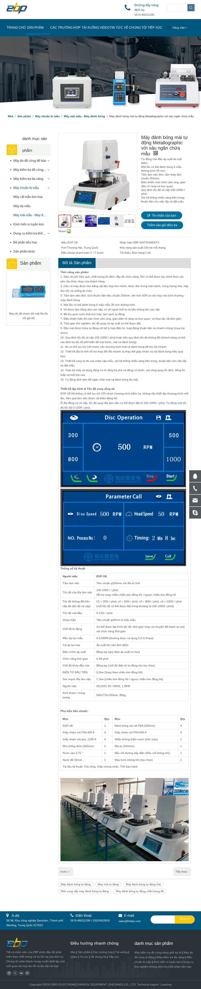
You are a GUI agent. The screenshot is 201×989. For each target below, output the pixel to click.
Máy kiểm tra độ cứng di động (31, 169)
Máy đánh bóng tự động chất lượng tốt (140, 891)
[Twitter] (15, 973)
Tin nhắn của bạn (164, 215)
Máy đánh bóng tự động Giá (143, 884)
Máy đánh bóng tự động (76, 884)
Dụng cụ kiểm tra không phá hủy (31, 233)
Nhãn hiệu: (126, 242)
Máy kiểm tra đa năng (28, 178)
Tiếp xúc (114, 956)
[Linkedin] (8, 973)
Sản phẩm (84, 952)
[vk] (21, 973)
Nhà (73, 952)
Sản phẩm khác (24, 251)
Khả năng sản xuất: (132, 247)
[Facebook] (27, 973)
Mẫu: (64, 242)
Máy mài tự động (108, 884)
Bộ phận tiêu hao (25, 242)
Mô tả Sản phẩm (76, 263)
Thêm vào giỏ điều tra (162, 225)
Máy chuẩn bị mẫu (26, 187)
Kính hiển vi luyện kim (28, 224)
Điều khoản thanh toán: (75, 252)
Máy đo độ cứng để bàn (29, 160)
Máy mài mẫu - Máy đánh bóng (31, 215)
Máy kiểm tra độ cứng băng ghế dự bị (157, 952)
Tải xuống (121, 952)
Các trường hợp (103, 952)
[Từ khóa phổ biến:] (191, 7)
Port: (64, 247)
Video (74, 956)
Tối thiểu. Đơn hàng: (132, 252)
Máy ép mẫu (21, 206)
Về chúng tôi (98, 956)
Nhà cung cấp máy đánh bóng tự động (85, 891)
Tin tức (84, 956)
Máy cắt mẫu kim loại (28, 197)
